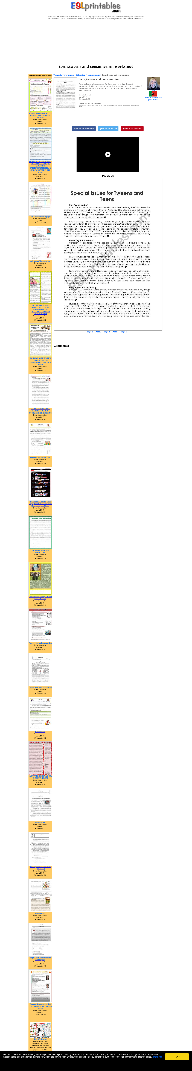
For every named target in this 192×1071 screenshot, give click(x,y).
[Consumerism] (40, 730)
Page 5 (124, 332)
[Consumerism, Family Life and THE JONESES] (40, 595)
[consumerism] (40, 821)
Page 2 (98, 332)
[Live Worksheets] (40, 1037)
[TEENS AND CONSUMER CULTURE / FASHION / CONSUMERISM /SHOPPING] (40, 407)
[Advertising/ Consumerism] (40, 259)
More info (157, 1057)
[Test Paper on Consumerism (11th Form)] (40, 865)
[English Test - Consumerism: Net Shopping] (40, 956)
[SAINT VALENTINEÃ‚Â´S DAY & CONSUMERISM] (40, 774)
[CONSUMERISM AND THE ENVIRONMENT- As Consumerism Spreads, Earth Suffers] (40, 356)
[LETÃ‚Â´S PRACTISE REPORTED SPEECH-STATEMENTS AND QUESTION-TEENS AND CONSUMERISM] (40, 304)
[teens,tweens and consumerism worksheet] (108, 254)
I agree (177, 1056)
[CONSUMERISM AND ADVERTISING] (40, 548)
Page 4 (115, 332)
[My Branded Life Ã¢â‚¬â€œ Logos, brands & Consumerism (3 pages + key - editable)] (40, 500)
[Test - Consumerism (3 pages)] (40, 215)
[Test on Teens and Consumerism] (40, 686)
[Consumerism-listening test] (40, 455)
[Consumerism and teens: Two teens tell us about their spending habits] (40, 1002)
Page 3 (107, 332)
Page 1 (90, 332)
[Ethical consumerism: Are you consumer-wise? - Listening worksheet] (40, 111)
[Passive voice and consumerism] (40, 641)
